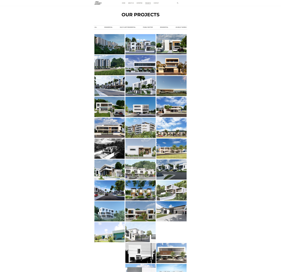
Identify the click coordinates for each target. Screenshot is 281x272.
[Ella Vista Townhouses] (109, 190)
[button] (177, 3)
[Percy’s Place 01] (109, 211)
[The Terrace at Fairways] (140, 128)
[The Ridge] (109, 65)
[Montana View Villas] (109, 44)
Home (123, 3)
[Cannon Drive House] (109, 169)
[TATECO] (140, 107)
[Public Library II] (140, 65)
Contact (156, 3)
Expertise (139, 3)
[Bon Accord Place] (171, 44)
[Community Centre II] (171, 107)
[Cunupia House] (140, 253)
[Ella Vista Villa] (140, 211)
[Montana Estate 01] (109, 149)
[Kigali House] (171, 65)
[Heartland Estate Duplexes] (171, 128)
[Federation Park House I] (171, 211)
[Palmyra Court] (140, 86)
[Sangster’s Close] (171, 169)
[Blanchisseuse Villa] (109, 253)
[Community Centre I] (171, 149)
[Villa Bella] (109, 232)
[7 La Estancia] (140, 190)
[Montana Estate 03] (171, 232)
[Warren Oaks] (109, 86)
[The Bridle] (140, 169)
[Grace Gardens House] (140, 232)
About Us (131, 3)
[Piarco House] (140, 149)
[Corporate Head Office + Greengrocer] (109, 128)
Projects (148, 3)
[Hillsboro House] (171, 190)
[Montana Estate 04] (109, 107)
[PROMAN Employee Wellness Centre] (171, 86)
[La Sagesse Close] (140, 44)
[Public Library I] (171, 253)
